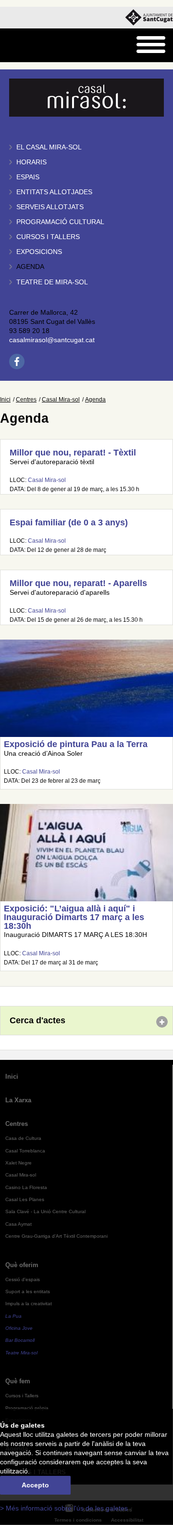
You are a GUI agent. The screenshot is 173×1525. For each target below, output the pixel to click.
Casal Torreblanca (25, 1150)
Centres (26, 399)
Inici (5, 399)
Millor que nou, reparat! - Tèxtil (73, 452)
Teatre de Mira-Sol (52, 282)
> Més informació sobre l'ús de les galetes (64, 1508)
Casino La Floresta (26, 1187)
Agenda (30, 266)
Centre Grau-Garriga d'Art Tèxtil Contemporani (56, 1236)
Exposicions (39, 251)
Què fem (17, 1381)
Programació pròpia (27, 1408)
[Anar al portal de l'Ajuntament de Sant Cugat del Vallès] (149, 17)
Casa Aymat (18, 1224)
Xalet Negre (18, 1162)
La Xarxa (18, 1100)
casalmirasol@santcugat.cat (52, 340)
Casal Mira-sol (61, 399)
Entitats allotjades (54, 192)
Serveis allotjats (50, 207)
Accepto (35, 1485)
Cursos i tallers (48, 237)
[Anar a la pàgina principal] (32, 45)
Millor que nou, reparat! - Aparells (78, 583)
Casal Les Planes (24, 1199)
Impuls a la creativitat (28, 1303)
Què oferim (21, 1265)
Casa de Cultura (23, 1138)
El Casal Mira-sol (49, 147)
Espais (27, 177)
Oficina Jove (19, 1328)
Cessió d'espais (22, 1279)
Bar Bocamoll (20, 1340)
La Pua (13, 1316)
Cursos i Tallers (21, 1395)
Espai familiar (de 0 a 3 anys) (69, 522)
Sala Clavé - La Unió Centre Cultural (45, 1211)
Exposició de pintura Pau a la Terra (76, 744)
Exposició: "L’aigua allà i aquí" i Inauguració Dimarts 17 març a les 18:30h (74, 917)
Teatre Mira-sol (21, 1352)
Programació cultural (60, 222)
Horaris (31, 162)
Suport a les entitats (27, 1291)
